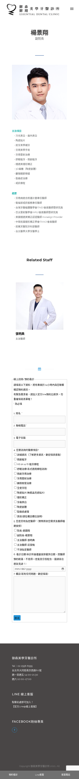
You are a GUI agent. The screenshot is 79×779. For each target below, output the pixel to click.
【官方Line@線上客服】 (25, 706)
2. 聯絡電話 (20, 425)
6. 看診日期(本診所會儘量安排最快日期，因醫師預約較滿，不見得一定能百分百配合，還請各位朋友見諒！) (39, 559)
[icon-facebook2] (14, 729)
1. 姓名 (18, 413)
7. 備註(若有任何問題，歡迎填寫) (31, 573)
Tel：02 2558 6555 (22, 666)
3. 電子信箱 (20, 437)
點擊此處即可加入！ (22, 702)
